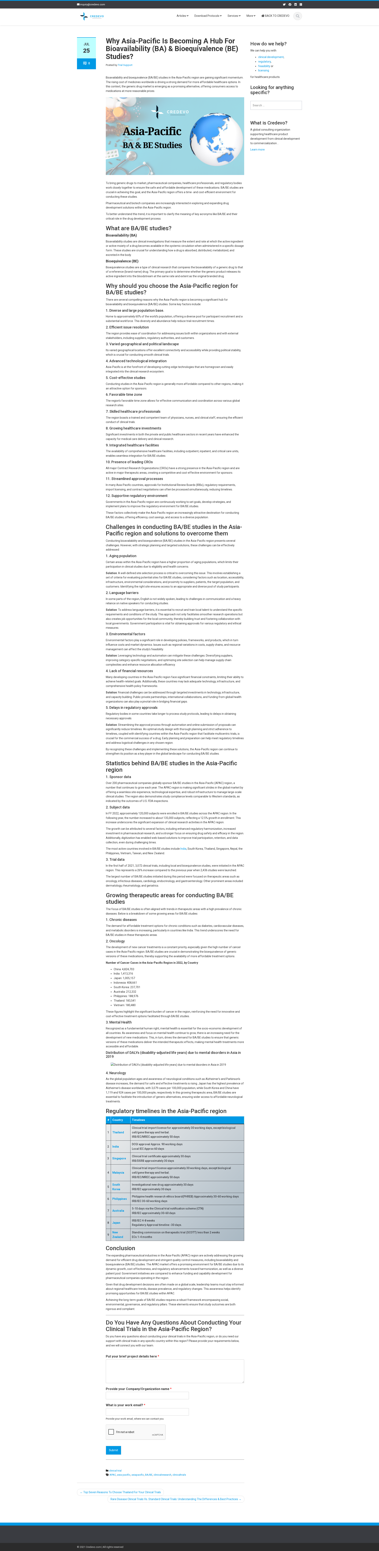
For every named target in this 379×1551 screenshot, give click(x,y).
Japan (116, 1222)
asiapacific (137, 1474)
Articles (182, 15)
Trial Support (125, 65)
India (183, 848)
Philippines (119, 1198)
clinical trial (115, 1470)
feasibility (264, 66)
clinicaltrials (179, 1474)
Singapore (119, 1158)
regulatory (264, 61)
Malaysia (118, 1172)
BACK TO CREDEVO (277, 15)
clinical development (271, 57)
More (250, 15)
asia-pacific (123, 1474)
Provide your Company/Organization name (139, 1389)
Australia (118, 1210)
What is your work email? (125, 1405)
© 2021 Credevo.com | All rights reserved (100, 1546)
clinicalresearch (162, 1474)
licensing (263, 70)
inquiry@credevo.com (92, 4)
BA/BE (148, 1474)
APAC (113, 1474)
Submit (113, 1450)
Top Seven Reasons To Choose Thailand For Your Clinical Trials (120, 1492)
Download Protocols (207, 15)
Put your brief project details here (132, 1356)
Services (233, 15)
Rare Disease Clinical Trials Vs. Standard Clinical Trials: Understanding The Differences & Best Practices (176, 1499)
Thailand (118, 1132)
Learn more (257, 149)
